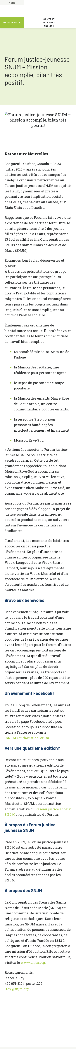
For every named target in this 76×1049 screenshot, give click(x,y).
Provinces (10, 22)
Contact (49, 19)
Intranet (49, 22)
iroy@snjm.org (17, 989)
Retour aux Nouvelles (26, 154)
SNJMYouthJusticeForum (27, 738)
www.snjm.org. (33, 962)
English (49, 26)
